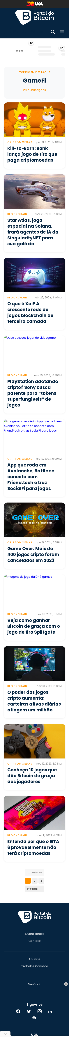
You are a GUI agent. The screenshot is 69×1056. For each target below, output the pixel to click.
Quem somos (34, 934)
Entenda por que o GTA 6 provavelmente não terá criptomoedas (33, 847)
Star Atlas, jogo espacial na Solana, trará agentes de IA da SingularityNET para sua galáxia (33, 232)
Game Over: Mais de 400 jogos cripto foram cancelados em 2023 (33, 554)
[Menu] (62, 32)
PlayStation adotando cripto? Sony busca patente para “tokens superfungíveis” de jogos (32, 393)
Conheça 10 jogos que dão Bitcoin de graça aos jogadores (32, 776)
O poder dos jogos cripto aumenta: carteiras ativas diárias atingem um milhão (34, 701)
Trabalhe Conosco (34, 966)
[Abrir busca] (53, 32)
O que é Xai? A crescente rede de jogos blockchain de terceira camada (30, 312)
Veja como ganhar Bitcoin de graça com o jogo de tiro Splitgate (33, 626)
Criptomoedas (19, 142)
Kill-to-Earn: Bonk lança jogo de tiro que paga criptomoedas (32, 154)
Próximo (34, 889)
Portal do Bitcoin (34, 17)
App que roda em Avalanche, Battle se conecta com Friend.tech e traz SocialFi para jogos (30, 477)
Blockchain (17, 214)
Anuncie (34, 959)
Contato (35, 941)
